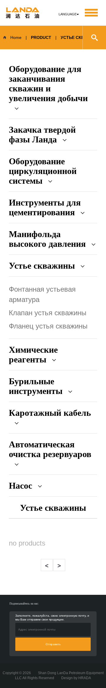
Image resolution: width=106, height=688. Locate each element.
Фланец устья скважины (48, 326)
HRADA (84, 678)
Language (68, 14)
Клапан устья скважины (47, 313)
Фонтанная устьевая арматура (42, 294)
